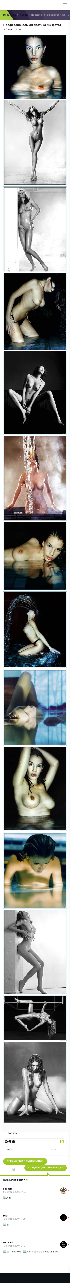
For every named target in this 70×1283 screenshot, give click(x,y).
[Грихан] (63, 1189)
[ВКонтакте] (6, 1141)
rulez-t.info (9, 15)
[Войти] (15, 5)
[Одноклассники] (9, 1141)
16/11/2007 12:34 (12, 29)
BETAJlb (8, 1243)
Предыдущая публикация (25, 1161)
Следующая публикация (45, 1168)
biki (5, 1216)
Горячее (23, 15)
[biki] (63, 1216)
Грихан (7, 1189)
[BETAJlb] (63, 1243)
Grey (9, 1150)
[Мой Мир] (13, 1141)
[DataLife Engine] (5, 5)
